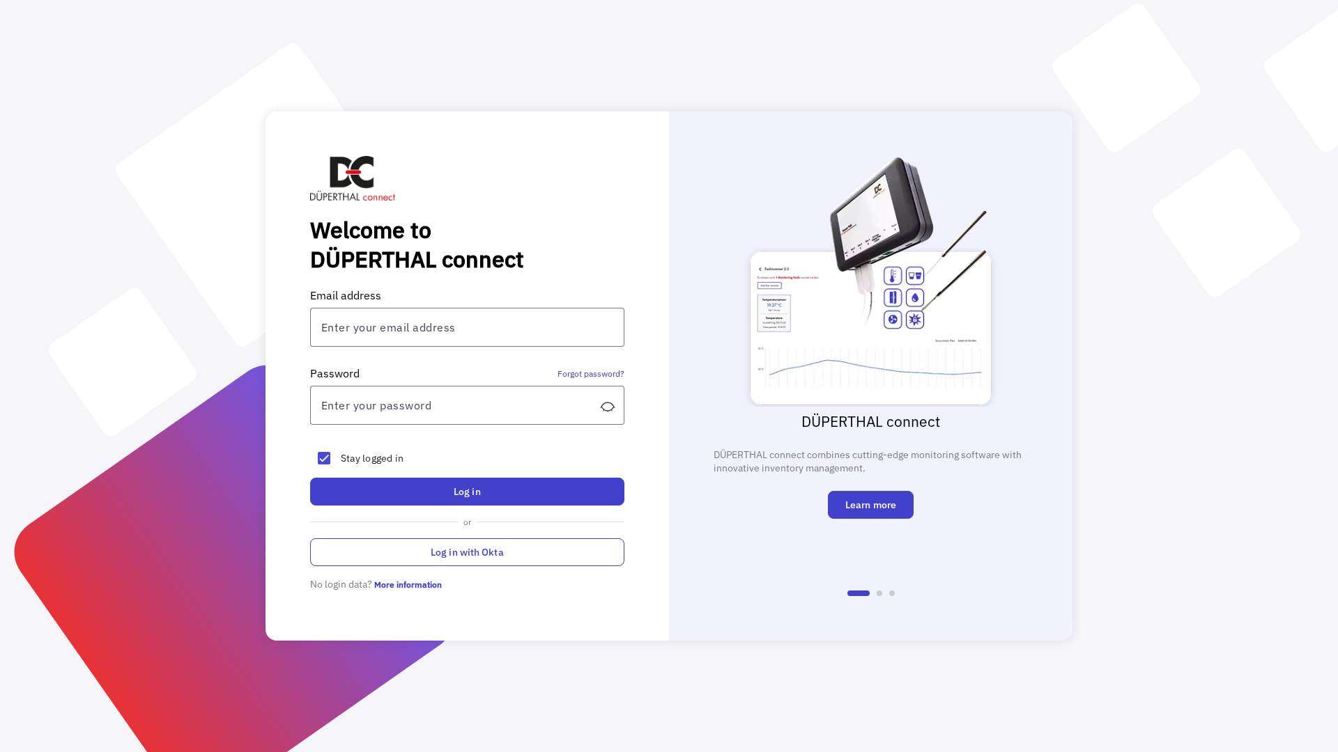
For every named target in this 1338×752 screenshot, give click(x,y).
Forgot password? (591, 373)
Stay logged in (372, 458)
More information (408, 584)
